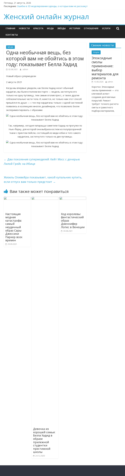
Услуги (106, 28)
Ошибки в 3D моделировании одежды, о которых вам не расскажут (52, 6)
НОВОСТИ (24, 28)
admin (25, 69)
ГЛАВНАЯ (10, 28)
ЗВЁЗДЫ (61, 28)
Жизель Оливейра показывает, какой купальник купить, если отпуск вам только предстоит (43, 179)
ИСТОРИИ (74, 28)
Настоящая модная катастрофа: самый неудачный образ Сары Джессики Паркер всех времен (13, 227)
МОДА (50, 28)
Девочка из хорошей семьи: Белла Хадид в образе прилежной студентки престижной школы (44, 440)
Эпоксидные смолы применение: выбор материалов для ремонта (105, 68)
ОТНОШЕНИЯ (91, 28)
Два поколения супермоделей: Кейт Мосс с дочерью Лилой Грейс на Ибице (42, 161)
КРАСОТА (38, 28)
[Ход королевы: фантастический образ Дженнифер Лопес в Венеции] (72, 198)
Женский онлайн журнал (46, 16)
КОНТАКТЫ (12, 34)
